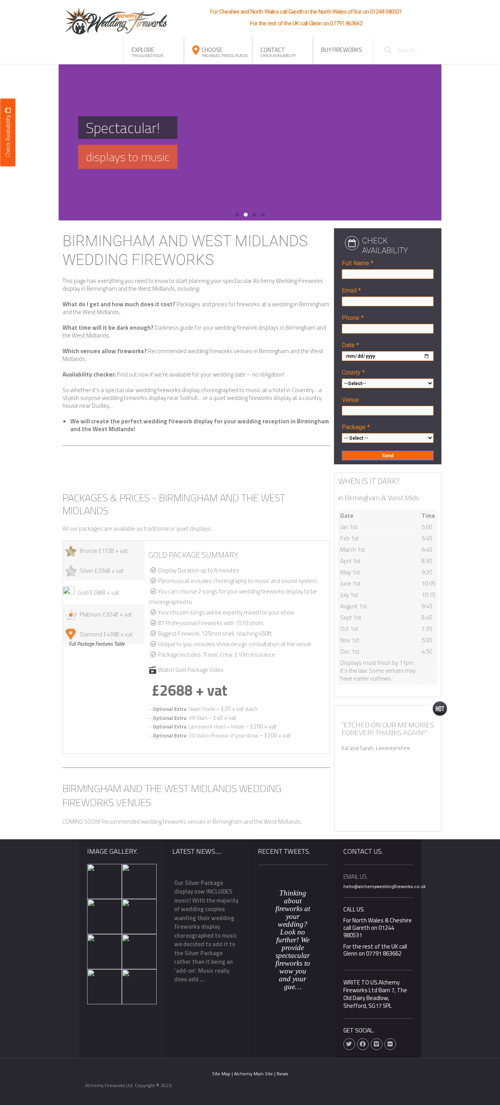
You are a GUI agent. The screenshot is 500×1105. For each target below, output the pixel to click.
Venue (350, 399)
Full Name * (357, 263)
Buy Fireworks (341, 49)
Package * (356, 427)
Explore (147, 52)
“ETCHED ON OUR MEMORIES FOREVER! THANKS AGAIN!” (387, 728)
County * (353, 372)
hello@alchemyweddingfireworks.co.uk (384, 886)
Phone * (353, 318)
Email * (351, 290)
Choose (225, 52)
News (282, 1073)
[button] (237, 215)
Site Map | (223, 1073)
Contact (278, 52)
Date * (350, 345)
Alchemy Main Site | (255, 1073)
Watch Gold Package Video (190, 669)
